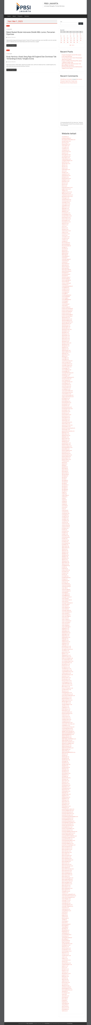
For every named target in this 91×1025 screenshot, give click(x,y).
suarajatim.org (65, 519)
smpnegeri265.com (66, 903)
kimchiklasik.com (66, 992)
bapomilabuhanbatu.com (67, 859)
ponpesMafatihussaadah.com (69, 822)
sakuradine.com (65, 995)
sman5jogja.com (66, 375)
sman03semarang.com (67, 360)
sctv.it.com (64, 226)
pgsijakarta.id (65, 466)
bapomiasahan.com (66, 856)
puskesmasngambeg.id (67, 316)
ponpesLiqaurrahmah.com (68, 825)
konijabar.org (65, 532)
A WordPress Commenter (66, 79)
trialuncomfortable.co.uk (67, 658)
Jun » (73, 45)
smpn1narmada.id (66, 622)
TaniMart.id (64, 919)
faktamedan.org (65, 546)
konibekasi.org (65, 528)
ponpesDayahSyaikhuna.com (68, 833)
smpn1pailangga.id (66, 626)
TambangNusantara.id (67, 937)
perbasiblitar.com (66, 449)
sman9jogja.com (66, 371)
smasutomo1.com (66, 374)
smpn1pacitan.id (65, 623)
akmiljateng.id (65, 489)
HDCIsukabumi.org (66, 773)
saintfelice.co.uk (65, 706)
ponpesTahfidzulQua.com (67, 834)
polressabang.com (66, 401)
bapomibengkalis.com (67, 882)
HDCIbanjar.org (65, 774)
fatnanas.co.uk (65, 691)
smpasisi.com (65, 892)
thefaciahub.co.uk (66, 710)
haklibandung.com (66, 641)
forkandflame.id (65, 1003)
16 (74, 38)
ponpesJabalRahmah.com (68, 810)
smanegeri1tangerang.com (68, 377)
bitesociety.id (65, 998)
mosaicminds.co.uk (66, 955)
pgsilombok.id (65, 469)
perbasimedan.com (66, 444)
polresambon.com (66, 411)
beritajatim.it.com (66, 180)
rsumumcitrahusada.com (67, 395)
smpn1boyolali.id (66, 604)
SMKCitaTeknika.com (66, 746)
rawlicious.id (64, 1010)
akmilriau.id (64, 477)
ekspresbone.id (65, 265)
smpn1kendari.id (65, 613)
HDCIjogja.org (65, 761)
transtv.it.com (65, 227)
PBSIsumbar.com (66, 438)
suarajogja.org (65, 514)
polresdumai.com (66, 416)
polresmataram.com (66, 414)
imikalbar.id (64, 501)
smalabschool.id (65, 289)
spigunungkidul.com (66, 351)
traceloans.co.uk (65, 676)
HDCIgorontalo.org (66, 764)
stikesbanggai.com (66, 326)
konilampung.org (65, 537)
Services (26, 16)
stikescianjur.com (66, 336)
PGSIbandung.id (65, 461)
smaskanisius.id (65, 290)
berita (8, 25)
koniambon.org (65, 540)
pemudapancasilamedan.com (68, 139)
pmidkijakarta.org (66, 565)
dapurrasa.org (65, 979)
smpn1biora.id (65, 601)
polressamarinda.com (67, 407)
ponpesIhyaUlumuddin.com (68, 809)
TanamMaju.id (65, 927)
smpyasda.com (65, 907)
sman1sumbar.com (66, 362)
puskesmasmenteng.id (67, 311)
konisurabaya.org (66, 543)
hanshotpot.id (65, 997)
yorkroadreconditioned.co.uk (68, 695)
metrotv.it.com (65, 224)
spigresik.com (65, 347)
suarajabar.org (65, 517)
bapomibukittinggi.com (67, 873)
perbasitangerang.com (67, 455)
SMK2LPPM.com (65, 750)
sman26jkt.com (65, 359)
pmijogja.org (64, 579)
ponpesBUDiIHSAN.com (67, 839)
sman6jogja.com (66, 368)
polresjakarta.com (66, 398)
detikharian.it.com (66, 206)
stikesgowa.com (65, 344)
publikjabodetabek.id (66, 138)
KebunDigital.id (65, 925)
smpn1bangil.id (65, 598)
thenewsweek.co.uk (66, 677)
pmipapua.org (65, 573)
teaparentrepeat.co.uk (66, 698)
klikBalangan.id (65, 251)
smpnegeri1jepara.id (66, 610)
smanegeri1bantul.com (67, 363)
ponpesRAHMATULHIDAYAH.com (69, 836)
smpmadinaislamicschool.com (69, 895)
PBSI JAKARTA (51, 3)
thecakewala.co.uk (66, 679)
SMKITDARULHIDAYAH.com (68, 741)
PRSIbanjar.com (65, 807)
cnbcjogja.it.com (65, 198)
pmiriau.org (64, 574)
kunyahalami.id (65, 1009)
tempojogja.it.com (66, 220)
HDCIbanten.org (65, 758)
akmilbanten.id (65, 484)
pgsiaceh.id (64, 462)
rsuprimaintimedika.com (67, 390)
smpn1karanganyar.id (67, 611)
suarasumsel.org (66, 526)
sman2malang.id (65, 304)
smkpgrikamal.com (66, 721)
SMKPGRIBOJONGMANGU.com (69, 738)
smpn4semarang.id (66, 586)
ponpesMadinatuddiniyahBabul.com (70, 816)
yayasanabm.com (66, 429)
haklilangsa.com (65, 629)
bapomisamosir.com (66, 864)
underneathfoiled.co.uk (67, 683)
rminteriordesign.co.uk (67, 964)
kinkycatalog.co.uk (66, 709)
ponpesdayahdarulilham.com (68, 840)
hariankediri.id (65, 275)
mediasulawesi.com (66, 159)
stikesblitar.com (65, 332)
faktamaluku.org (65, 562)
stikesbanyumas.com (67, 329)
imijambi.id (64, 499)
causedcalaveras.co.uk (67, 943)
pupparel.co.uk (65, 975)
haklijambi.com (65, 640)
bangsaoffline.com (66, 144)
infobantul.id (64, 262)
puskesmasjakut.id (66, 307)
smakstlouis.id (65, 284)
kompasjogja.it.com (66, 214)
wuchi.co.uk (64, 967)
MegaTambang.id (66, 942)
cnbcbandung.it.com (66, 199)
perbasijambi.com (66, 452)
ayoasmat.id (64, 250)
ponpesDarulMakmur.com (68, 843)
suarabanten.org (65, 513)
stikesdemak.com (66, 339)
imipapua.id (64, 504)
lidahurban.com (65, 976)
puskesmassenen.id (66, 313)
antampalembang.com (67, 422)
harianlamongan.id (66, 277)
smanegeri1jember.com (67, 381)
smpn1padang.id (65, 625)
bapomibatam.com (66, 886)
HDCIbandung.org (66, 767)
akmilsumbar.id (65, 474)
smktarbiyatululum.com (67, 722)
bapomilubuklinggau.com (67, 877)
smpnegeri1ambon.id (66, 596)
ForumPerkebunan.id (66, 934)
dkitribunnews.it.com (66, 193)
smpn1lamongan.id (66, 616)
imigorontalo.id (65, 495)
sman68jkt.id (65, 293)
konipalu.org (64, 538)
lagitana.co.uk (65, 966)
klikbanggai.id (65, 254)
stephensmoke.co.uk (66, 656)
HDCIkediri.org (65, 779)
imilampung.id (65, 510)
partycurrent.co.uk (66, 652)
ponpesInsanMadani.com (67, 818)
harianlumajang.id (66, 278)
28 (67, 42)
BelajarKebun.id (65, 931)
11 (80, 36)
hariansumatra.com (66, 151)
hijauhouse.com (65, 1007)
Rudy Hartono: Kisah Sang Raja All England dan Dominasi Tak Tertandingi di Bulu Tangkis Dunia (31, 58)
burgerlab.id (64, 1000)
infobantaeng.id (65, 260)
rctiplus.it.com (65, 232)
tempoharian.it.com (66, 217)
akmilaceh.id (64, 486)
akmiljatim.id (64, 490)
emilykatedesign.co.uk (67, 692)
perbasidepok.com (66, 458)
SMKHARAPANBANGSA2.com (68, 752)
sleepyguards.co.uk (66, 655)
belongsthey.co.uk (66, 664)
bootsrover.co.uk (65, 665)
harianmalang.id (65, 281)
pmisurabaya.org (66, 583)
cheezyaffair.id (65, 1004)
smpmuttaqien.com (66, 898)
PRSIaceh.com (65, 782)
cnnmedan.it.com (66, 236)
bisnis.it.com (65, 184)
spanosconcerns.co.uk (67, 685)
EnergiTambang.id (66, 940)
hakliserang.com (65, 635)
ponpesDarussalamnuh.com (68, 837)
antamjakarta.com (66, 417)
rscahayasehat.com (66, 387)
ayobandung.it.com (66, 175)
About (14, 16)
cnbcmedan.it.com (66, 204)
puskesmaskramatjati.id (67, 314)
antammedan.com (66, 423)
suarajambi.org (65, 516)
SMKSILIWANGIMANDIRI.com (68, 732)
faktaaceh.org (65, 550)
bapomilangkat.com (66, 861)
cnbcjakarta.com (65, 150)
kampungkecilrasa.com (67, 989)
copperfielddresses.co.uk (67, 671)
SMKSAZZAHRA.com (66, 744)
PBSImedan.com (65, 434)
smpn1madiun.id (65, 619)
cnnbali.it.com (65, 239)
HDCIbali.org (64, 755)
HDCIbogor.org (65, 768)
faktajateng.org (65, 555)
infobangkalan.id (65, 256)
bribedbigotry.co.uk (66, 945)
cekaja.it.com (65, 190)
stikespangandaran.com (67, 322)
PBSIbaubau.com (66, 440)
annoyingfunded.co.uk (67, 662)
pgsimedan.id (65, 468)
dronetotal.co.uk (65, 650)
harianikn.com (65, 153)
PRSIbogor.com (65, 800)
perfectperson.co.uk (66, 646)
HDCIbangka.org (65, 756)
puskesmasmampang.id (67, 308)
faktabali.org (64, 549)
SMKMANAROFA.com (67, 737)
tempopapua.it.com (66, 221)
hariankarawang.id (66, 274)
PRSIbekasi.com (65, 798)
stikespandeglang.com (67, 320)
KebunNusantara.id (66, 924)
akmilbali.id (64, 483)
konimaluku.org (65, 535)
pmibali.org (64, 567)
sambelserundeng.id (66, 987)
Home (9, 16)
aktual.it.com (65, 165)
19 (61, 40)
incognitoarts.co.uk (66, 949)
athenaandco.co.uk (66, 973)
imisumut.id (64, 507)
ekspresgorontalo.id (66, 269)
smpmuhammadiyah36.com (68, 897)
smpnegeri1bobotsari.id (67, 602)
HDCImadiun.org (65, 780)
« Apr (70, 45)
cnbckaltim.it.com (66, 202)
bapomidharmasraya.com (68, 868)
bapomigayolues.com (67, 852)
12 (61, 38)
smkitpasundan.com (66, 719)
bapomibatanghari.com (67, 888)
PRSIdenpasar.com (66, 785)
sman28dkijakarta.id (66, 299)
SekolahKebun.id (65, 930)
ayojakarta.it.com (66, 174)
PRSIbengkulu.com (66, 791)
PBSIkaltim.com (65, 437)
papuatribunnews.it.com (67, 196)
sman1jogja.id (65, 298)
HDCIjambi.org (65, 765)
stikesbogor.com (65, 334)
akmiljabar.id (64, 487)
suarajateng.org (65, 520)
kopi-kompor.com (66, 982)
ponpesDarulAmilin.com (67, 842)
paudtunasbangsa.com (67, 713)
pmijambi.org (65, 568)
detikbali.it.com (65, 211)
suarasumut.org (65, 523)
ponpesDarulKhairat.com (67, 812)
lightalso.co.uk (65, 653)
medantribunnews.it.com (67, 195)
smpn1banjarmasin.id (67, 599)
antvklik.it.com (65, 172)
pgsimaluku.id (65, 471)
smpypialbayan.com (66, 910)
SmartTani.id (64, 912)
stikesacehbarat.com (66, 323)
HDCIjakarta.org (65, 762)
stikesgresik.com (65, 345)
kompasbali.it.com (66, 212)
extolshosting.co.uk (66, 948)
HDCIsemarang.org (66, 777)
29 (71, 42)
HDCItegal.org (65, 776)
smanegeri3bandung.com (67, 372)
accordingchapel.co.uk (67, 659)
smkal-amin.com (65, 715)
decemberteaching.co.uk (67, 674)
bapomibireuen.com (66, 851)
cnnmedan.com (65, 147)
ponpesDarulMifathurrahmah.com (69, 831)
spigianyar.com (65, 348)
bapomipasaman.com (67, 870)
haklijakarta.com (65, 628)
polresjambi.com (65, 405)
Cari (61, 21)
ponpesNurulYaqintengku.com (69, 845)
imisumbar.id (65, 505)
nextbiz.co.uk (65, 958)
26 (61, 42)
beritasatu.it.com (65, 181)
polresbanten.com (66, 404)
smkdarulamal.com (66, 718)
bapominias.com (66, 862)
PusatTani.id (64, 913)
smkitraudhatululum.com (67, 729)
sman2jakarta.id (65, 292)
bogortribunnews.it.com (67, 187)
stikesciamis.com (66, 338)
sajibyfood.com (65, 981)
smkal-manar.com (66, 716)
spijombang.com (66, 354)
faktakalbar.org (65, 558)
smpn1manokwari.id (66, 620)
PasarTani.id (64, 922)
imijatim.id (64, 492)
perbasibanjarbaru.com (67, 447)
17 (77, 38)
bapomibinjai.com (66, 867)
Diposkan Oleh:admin (11, 37)
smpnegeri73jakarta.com (67, 906)
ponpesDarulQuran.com (67, 830)
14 (67, 38)
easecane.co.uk (65, 946)
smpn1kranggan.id (66, 614)
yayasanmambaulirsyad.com (68, 428)
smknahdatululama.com (67, 728)
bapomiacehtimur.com (67, 849)
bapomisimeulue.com (67, 855)
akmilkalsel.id (65, 481)
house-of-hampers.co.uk (67, 688)
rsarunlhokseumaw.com (67, 392)
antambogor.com (66, 420)
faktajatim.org (65, 556)
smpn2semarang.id (66, 585)
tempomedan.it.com (66, 218)
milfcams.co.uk (65, 954)
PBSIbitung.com (65, 441)
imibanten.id (64, 496)
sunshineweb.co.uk (66, 960)
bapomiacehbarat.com (67, 846)
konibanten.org (65, 531)
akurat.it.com (65, 166)
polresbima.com (65, 413)
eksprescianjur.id (65, 266)
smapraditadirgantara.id (67, 286)
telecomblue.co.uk (66, 686)
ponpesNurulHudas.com (67, 815)
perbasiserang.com (66, 453)
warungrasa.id (65, 984)
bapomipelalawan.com (67, 883)
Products (20, 16)
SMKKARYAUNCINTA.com (68, 747)
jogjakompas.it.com (66, 189)
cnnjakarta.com (65, 148)
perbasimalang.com (66, 456)
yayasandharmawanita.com (68, 431)
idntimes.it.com (65, 223)
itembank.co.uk (65, 969)
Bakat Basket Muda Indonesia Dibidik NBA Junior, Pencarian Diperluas (30, 33)
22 (71, 40)
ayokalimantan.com (66, 141)
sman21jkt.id (65, 305)
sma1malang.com (66, 380)
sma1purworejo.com (66, 378)
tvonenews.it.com (66, 233)
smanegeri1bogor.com (67, 365)
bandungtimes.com (66, 154)
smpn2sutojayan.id (66, 591)
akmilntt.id (64, 478)
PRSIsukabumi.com (66, 806)
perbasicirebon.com (66, 459)
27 (64, 42)
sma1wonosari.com (66, 386)
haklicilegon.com (65, 634)
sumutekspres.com (66, 156)
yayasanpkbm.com (66, 426)
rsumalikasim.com (66, 389)
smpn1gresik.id (65, 605)
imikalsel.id (64, 502)
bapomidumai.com (66, 885)
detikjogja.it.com (65, 208)
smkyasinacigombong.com (68, 726)
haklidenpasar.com (66, 632)
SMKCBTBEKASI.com (67, 735)
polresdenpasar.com (66, 402)
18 (80, 38)
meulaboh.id (64, 241)
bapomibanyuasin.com (67, 874)
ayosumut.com (65, 142)
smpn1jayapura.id (66, 607)
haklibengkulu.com (66, 637)
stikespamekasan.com (67, 319)
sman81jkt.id (65, 302)
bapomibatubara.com (67, 858)
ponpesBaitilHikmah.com (67, 819)
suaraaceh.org (65, 511)
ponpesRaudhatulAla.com (68, 824)
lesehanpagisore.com (67, 988)
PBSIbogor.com (65, 432)
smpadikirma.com (66, 891)
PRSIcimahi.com (65, 801)
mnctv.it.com (65, 235)
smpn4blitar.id (65, 592)
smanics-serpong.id (66, 283)
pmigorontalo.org (66, 570)
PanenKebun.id (65, 936)
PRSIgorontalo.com (66, 794)
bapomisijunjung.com (67, 871)
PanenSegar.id (65, 921)
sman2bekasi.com (66, 383)
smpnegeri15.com (66, 901)
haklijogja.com (65, 638)
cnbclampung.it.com (66, 201)
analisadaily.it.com (66, 169)
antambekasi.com (66, 419)
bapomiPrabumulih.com (67, 880)
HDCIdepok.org (65, 771)
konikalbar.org (65, 544)
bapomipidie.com (66, 854)
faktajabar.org (65, 553)
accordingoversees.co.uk (67, 661)
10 (77, 36)
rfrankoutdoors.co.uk (66, 697)
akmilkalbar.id (65, 480)
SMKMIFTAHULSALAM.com (68, 731)
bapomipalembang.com (67, 879)
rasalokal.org (65, 978)
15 (71, 38)
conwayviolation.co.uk (67, 670)
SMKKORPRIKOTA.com (67, 740)
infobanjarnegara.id (66, 259)
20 (64, 40)
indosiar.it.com (65, 229)
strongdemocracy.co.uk (67, 649)
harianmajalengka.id (66, 280)
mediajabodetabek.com (67, 160)
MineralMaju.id (65, 939)
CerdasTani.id (65, 916)
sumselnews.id (65, 136)
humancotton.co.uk (66, 703)
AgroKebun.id (65, 928)
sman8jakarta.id (65, 287)
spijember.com (65, 353)
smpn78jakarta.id (66, 594)
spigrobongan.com (66, 350)
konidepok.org (65, 541)
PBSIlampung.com (66, 435)
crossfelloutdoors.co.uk (67, 694)
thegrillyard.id (65, 1001)
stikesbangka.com (66, 328)
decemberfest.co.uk (66, 963)
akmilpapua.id (65, 475)
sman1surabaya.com (67, 366)
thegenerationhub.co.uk (67, 700)
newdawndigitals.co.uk (67, 704)
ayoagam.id (64, 247)
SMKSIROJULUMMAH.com (68, 743)
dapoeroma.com (65, 985)
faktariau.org (65, 559)
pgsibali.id (64, 465)
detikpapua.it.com (66, 209)
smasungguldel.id (66, 296)
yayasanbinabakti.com (67, 712)
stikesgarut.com (65, 341)
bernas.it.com (65, 183)
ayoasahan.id (65, 248)
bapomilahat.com (66, 876)
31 (77, 42)
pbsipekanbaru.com (66, 443)
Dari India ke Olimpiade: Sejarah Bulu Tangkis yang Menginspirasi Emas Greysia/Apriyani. (71, 81)
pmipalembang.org (66, 577)
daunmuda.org (65, 1006)
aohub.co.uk (64, 961)
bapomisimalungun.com (67, 865)
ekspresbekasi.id (65, 263)
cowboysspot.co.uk (66, 673)
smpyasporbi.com (66, 909)
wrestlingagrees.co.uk (67, 682)
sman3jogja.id (65, 301)
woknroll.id (64, 994)
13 (64, 38)
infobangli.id (64, 257)
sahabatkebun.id (65, 933)
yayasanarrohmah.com (67, 425)
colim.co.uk (64, 957)
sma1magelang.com (66, 369)
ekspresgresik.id (65, 268)
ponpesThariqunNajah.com (68, 828)
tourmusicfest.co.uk (66, 647)
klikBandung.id (65, 253)
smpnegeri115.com (66, 900)
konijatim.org (65, 534)
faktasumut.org (65, 564)
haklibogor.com (65, 644)
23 (74, 40)
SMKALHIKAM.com (66, 749)
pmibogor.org (65, 582)
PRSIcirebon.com (66, 803)
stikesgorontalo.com (66, 342)
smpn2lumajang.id (66, 589)
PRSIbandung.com (66, 797)
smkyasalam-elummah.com (68, 724)
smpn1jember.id (65, 608)
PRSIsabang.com (66, 783)
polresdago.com (65, 399)
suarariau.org (65, 522)
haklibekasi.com (65, 643)
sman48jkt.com (65, 357)
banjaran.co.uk (65, 970)
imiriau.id (64, 508)
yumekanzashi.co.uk (66, 689)
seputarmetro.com (66, 163)
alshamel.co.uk (65, 952)
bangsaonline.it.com (66, 178)
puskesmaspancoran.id (67, 310)
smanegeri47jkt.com (66, 384)
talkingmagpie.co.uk (66, 701)
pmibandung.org (65, 580)
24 (77, 40)
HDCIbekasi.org (65, 770)
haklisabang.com (66, 631)
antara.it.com (65, 168)
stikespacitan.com (66, 317)
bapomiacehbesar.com (67, 848)
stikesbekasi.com (66, 331)
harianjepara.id (65, 272)
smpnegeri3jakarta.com (67, 904)
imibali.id (64, 498)
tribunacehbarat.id (66, 242)
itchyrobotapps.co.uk (66, 951)
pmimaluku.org (65, 571)
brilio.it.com (64, 186)
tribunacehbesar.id (66, 244)
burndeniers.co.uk (66, 667)
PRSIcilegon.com (66, 786)
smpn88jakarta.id (66, 595)
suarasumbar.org (66, 525)
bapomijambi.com (66, 889)
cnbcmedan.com (66, 145)
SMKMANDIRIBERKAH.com (68, 734)
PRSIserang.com (65, 789)
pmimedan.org (65, 576)
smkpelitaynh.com (66, 725)
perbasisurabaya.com (67, 446)
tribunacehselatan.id (66, 245)
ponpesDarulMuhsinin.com (68, 813)
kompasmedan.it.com (67, 215)
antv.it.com (64, 171)
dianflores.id (64, 356)
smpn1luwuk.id (65, 617)
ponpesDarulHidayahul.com (68, 821)
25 (80, 40)
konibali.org (64, 529)
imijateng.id (64, 493)
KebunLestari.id (65, 918)
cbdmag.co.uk (65, 972)
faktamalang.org (65, 547)
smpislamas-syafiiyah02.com (68, 894)
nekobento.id (65, 991)
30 (74, 42)
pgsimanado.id (65, 472)
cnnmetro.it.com (65, 238)
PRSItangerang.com (66, 788)
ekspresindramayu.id (66, 271)
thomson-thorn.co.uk (66, 680)
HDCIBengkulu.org (66, 759)
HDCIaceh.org (65, 753)
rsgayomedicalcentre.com (68, 396)
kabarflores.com (65, 162)
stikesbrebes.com (66, 335)
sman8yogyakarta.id (66, 295)
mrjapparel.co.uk (65, 707)
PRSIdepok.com (65, 804)
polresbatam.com (66, 410)
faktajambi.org (65, 552)
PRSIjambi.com (65, 795)
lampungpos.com (66, 157)
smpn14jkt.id (65, 588)
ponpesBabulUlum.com (67, 827)
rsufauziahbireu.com (66, 393)
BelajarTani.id (65, 915)
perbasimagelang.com (67, 450)
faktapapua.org (65, 561)
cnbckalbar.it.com (66, 205)
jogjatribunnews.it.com (67, 192)
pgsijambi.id (64, 464)
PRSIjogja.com (65, 792)
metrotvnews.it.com (66, 230)
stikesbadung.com (66, 325)
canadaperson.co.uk (66, 668)
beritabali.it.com (65, 177)
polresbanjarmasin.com (67, 408)
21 (67, 40)
